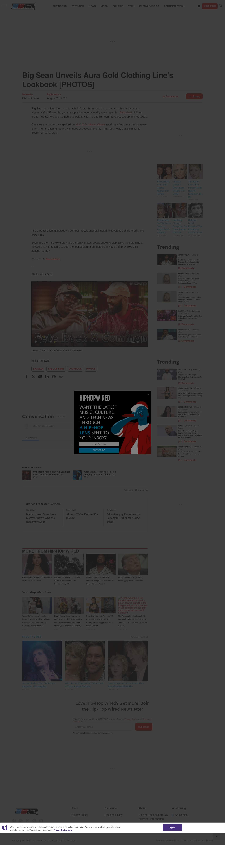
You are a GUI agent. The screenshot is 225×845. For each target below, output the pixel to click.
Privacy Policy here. (62, 829)
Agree (172, 827)
